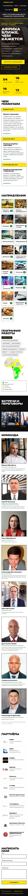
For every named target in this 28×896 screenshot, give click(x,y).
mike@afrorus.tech (18, 891)
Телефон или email (6, 860)
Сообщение (4, 868)
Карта (16, 5)
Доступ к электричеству (11, 346)
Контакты (8, 9)
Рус (16, 9)
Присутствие (7, 337)
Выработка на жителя (10, 349)
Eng (20, 9)
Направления (8, 5)
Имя (2, 853)
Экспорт (22, 349)
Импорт (5, 352)
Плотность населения (10, 340)
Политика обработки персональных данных (12, 893)
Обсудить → (7, 133)
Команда (23, 5)
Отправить (14, 882)
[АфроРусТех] (8, 2)
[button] (14, 372)
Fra (24, 9)
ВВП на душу (16, 343)
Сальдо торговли (16, 352)
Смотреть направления (13, 62)
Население (6, 343)
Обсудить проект (10, 67)
